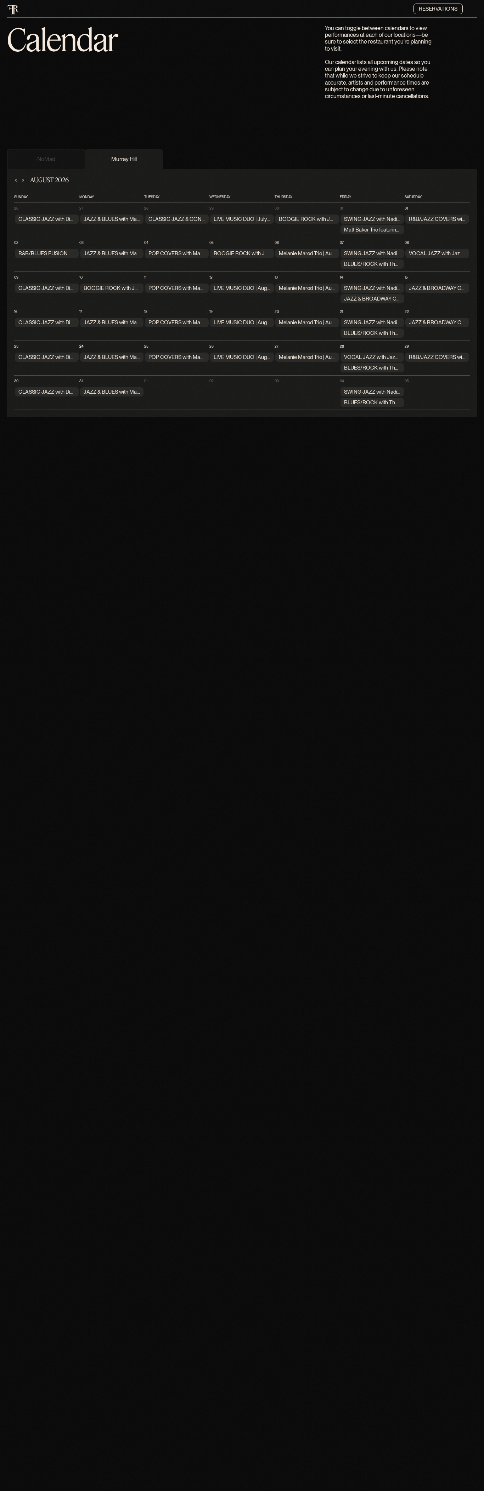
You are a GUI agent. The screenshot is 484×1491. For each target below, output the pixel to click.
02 (16, 242)
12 (211, 277)
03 (81, 242)
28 (146, 208)
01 (406, 208)
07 (342, 242)
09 (16, 277)
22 (407, 311)
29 (211, 208)
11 (145, 277)
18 (145, 311)
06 (277, 242)
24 (81, 346)
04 (146, 242)
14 (341, 277)
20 (277, 311)
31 (341, 208)
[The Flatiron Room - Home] (13, 9)
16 (15, 311)
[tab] (46, 159)
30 (277, 208)
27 (81, 208)
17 (80, 311)
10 (81, 277)
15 (406, 277)
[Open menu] (473, 9)
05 (211, 242)
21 (341, 311)
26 (16, 208)
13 (276, 277)
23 (16, 346)
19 (211, 311)
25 (146, 346)
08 (407, 242)
